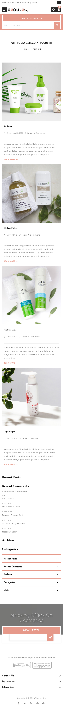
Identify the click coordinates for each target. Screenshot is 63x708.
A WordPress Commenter (14, 491)
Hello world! (8, 498)
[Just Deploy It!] (18, 9)
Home (26, 49)
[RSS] (31, 703)
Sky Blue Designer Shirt (13, 523)
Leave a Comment (36, 133)
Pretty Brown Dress (11, 506)
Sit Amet (8, 126)
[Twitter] (24, 703)
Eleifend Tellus (11, 228)
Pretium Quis (10, 330)
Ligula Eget (9, 432)
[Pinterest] (37, 703)
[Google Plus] (44, 703)
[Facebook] (18, 703)
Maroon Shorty (9, 532)
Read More (9, 159)
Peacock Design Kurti (12, 515)
